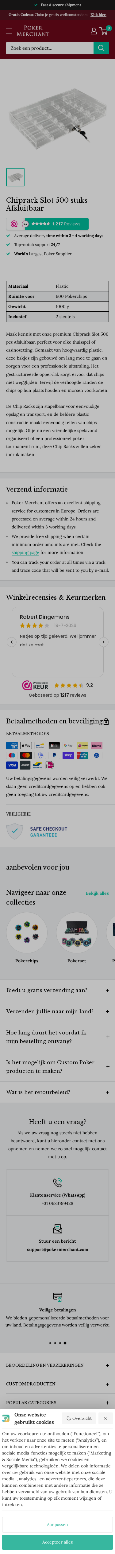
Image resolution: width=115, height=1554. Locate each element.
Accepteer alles (57, 1542)
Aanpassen (57, 1524)
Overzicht (82, 1418)
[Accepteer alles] (105, 1418)
